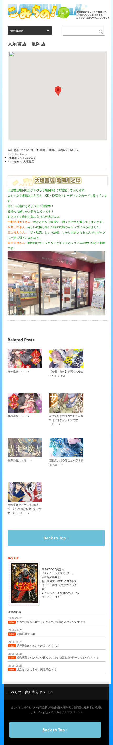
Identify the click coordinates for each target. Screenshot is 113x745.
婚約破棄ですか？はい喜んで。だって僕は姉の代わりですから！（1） (25, 509)
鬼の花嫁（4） (16, 371)
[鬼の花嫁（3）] (25, 412)
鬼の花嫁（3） (16, 416)
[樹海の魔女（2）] (25, 456)
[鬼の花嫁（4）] (25, 367)
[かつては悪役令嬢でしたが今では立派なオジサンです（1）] (66, 412)
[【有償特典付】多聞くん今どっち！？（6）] (66, 367)
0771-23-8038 (26, 157)
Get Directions (17, 154)
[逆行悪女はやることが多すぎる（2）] (66, 456)
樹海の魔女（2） (18, 460)
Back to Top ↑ (56, 538)
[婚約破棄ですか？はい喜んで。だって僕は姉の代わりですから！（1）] (25, 501)
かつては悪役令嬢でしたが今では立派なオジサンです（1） (66, 420)
